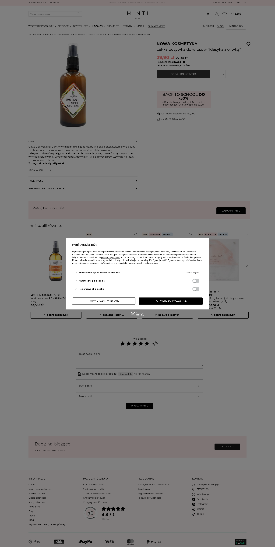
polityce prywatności (110, 257)
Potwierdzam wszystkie (171, 301)
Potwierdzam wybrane (103, 301)
